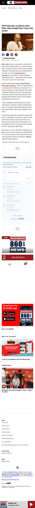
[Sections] (3, 2)
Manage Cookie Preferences (10, 479)
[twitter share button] (7, 54)
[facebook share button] (3, 54)
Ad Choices (15, 475)
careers (29, 475)
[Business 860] (17, 2)
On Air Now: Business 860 (17, 250)
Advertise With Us (12, 8)
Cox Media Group (11, 472)
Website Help (5, 461)
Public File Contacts (7, 435)
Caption (28, 49)
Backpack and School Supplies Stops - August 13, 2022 (17, 391)
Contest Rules (6, 429)
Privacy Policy (15, 474)
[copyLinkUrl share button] (16, 54)
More (20, 8)
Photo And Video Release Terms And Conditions (15, 445)
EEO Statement (6, 432)
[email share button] (11, 54)
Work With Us (5, 426)
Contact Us (5, 422)
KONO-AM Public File (8, 438)
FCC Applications (6, 442)
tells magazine (9, 86)
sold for (28, 137)
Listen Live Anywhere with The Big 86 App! (16, 359)
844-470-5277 (18, 257)
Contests (4, 8)
